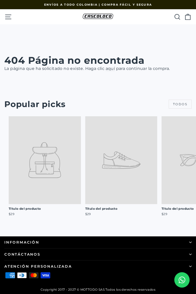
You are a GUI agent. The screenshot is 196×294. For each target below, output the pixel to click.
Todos (180, 104)
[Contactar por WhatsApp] (182, 280)
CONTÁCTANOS (22, 254)
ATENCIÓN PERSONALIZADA (38, 266)
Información (21, 242)
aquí (110, 68)
